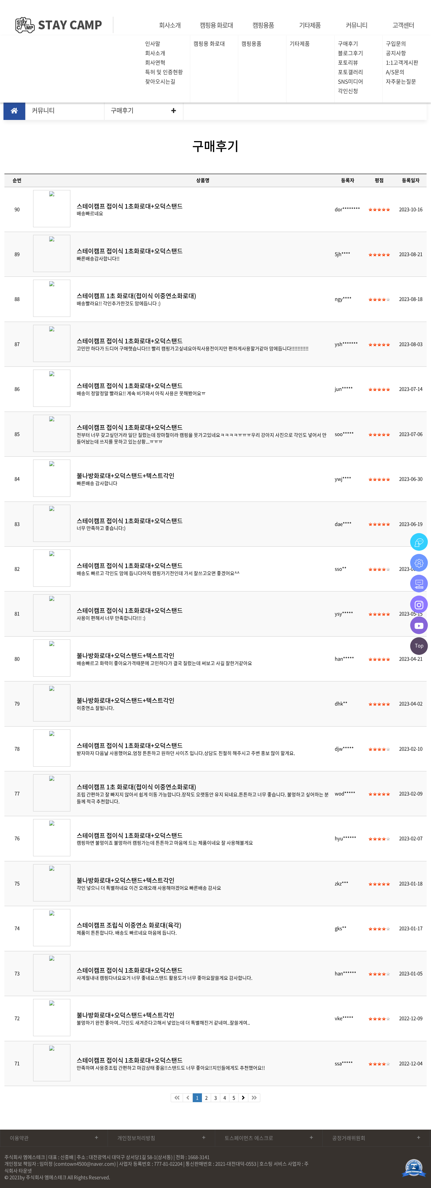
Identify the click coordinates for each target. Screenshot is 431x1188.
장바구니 (397, 5)
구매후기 (348, 43)
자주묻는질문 (401, 81)
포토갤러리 (350, 72)
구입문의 (396, 43)
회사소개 (169, 25)
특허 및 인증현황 (164, 72)
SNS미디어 (350, 81)
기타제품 (310, 25)
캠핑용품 (263, 25)
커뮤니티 (356, 25)
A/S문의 (395, 72)
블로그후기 (350, 53)
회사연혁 (155, 62)
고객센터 (403, 25)
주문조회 (418, 5)
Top (419, 645)
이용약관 (19, 1138)
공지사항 (396, 53)
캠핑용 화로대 (216, 25)
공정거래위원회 (348, 1138)
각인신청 (348, 91)
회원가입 (376, 5)
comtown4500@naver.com (84, 1163)
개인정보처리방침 (136, 1138)
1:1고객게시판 (402, 62)
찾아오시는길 (160, 81)
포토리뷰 (348, 62)
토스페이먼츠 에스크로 (249, 1138)
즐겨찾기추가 (23, 6)
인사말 (152, 43)
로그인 (357, 5)
